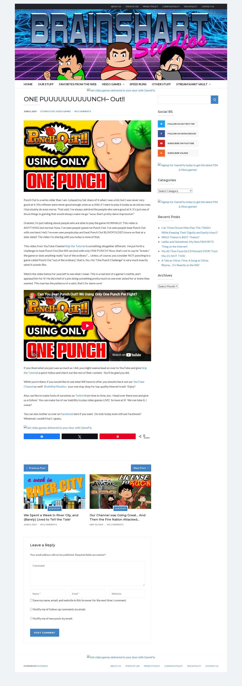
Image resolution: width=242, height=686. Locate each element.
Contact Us (208, 6)
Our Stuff (46, 84)
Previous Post (37, 467)
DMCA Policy (190, 6)
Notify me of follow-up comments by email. (59, 609)
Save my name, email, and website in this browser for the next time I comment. (79, 600)
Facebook (67, 413)
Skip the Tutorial (75, 246)
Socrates (42, 666)
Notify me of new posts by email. (53, 618)
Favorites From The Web (78, 84)
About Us (116, 6)
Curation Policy (171, 6)
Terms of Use (132, 6)
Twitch (79, 395)
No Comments (82, 111)
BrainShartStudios (55, 386)
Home (28, 84)
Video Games (111, 84)
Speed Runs (138, 84)
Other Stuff (161, 84)
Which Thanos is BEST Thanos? (180, 237)
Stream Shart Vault (191, 84)
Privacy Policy (150, 6)
